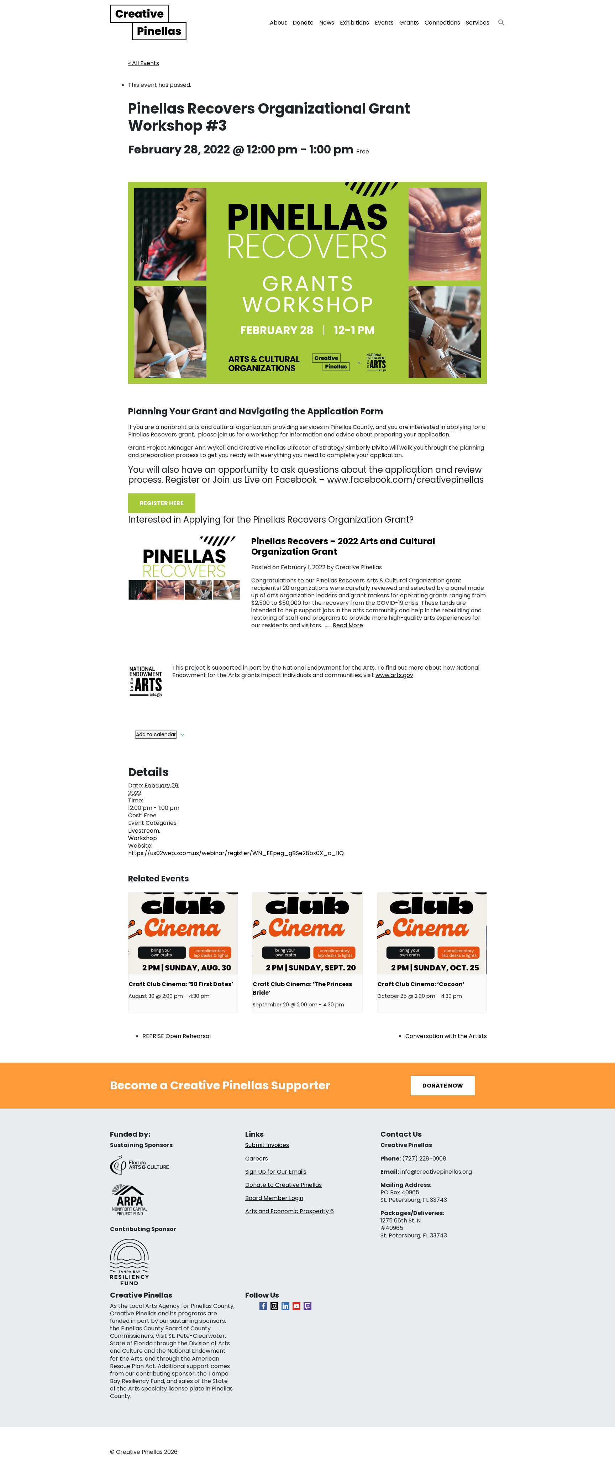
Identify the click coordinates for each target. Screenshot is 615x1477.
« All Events (143, 63)
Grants (409, 23)
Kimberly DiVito (366, 448)
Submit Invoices (267, 1145)
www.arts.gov (394, 675)
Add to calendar (156, 734)
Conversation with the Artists (446, 1036)
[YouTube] (296, 1306)
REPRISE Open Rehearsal (176, 1036)
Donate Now (442, 1085)
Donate (303, 23)
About (278, 23)
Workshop (142, 838)
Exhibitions (354, 23)
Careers (257, 1158)
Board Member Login (274, 1198)
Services (477, 23)
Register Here (162, 503)
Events (384, 23)
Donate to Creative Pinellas (283, 1185)
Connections (442, 23)
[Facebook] (263, 1306)
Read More (348, 625)
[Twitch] (307, 1306)
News (326, 23)
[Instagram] (274, 1306)
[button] (498, 20)
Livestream (143, 831)
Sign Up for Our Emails (275, 1172)
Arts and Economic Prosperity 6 (289, 1211)
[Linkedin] (285, 1306)
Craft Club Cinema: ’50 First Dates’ (180, 984)
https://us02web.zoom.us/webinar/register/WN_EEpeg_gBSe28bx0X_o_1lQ (236, 853)
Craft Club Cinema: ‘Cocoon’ (420, 984)
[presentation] (183, 933)
